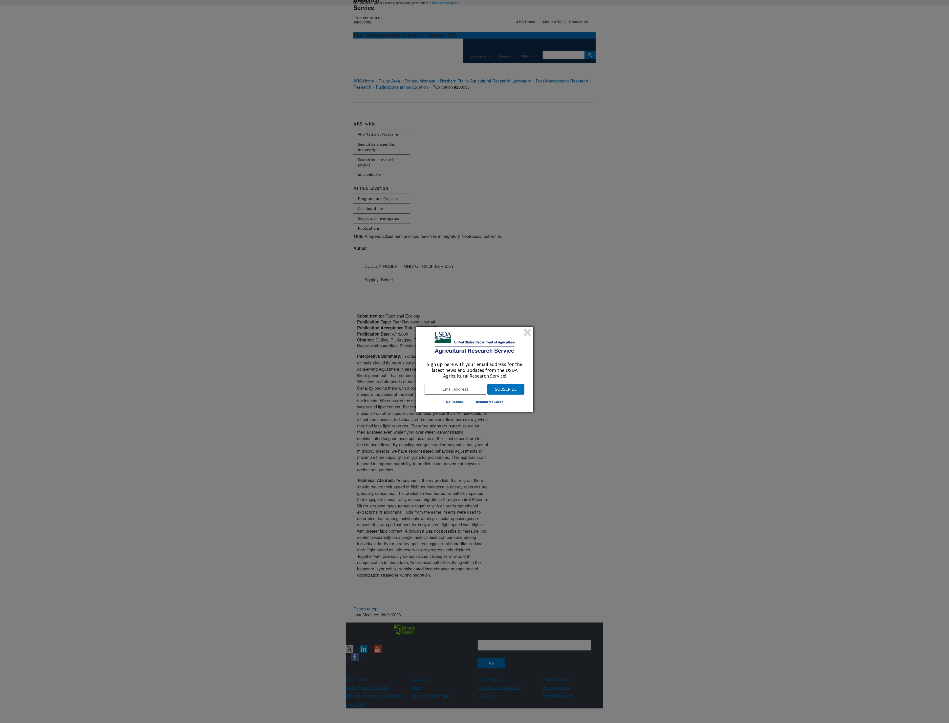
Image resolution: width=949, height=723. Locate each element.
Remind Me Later (489, 402)
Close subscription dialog (527, 332)
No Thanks (454, 402)
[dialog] (474, 369)
